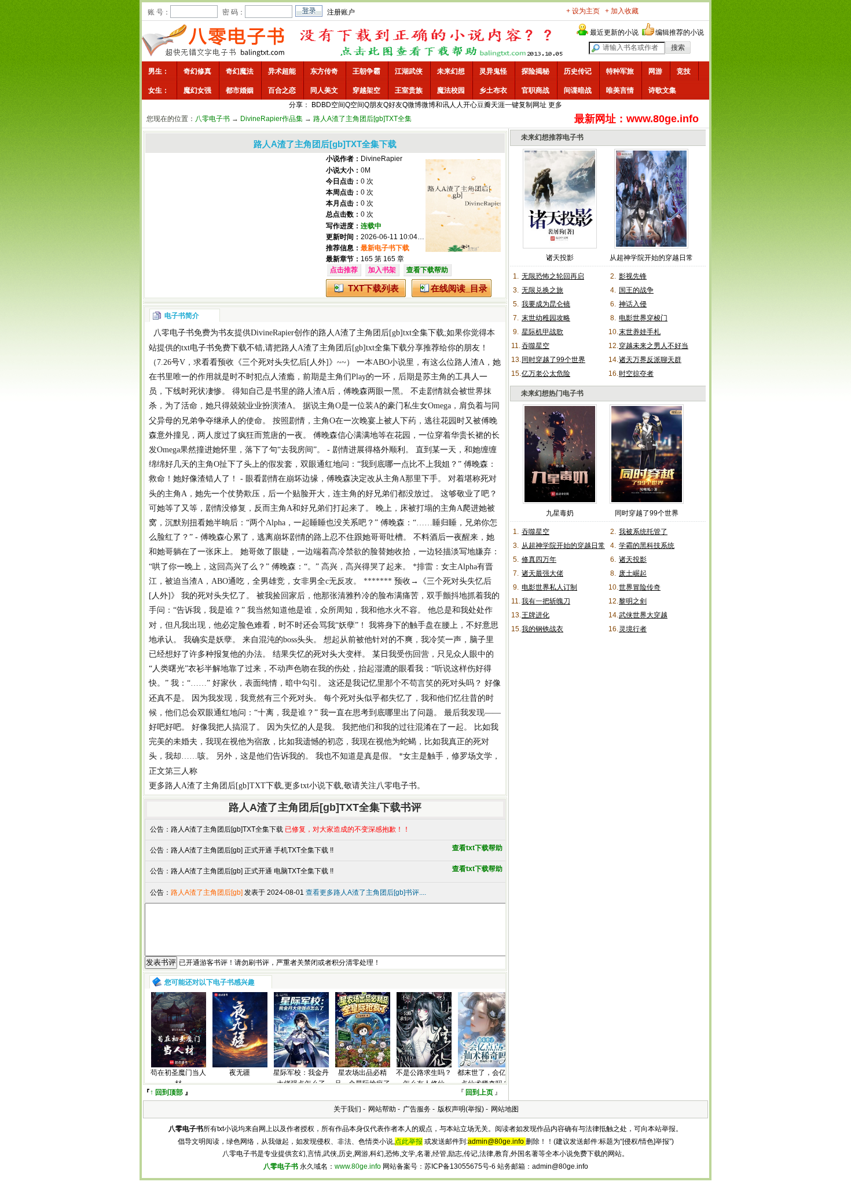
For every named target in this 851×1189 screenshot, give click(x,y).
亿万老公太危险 (546, 373)
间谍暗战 (578, 90)
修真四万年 (539, 559)
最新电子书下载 (385, 248)
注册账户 (341, 12)
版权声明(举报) (461, 1109)
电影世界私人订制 (549, 587)
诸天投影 (560, 258)
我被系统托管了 (643, 532)
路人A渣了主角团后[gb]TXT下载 (223, 785)
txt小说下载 (321, 785)
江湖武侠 (409, 71)
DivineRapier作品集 (271, 119)
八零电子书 (212, 119)
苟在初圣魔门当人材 (178, 1078)
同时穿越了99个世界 (553, 360)
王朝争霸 (366, 71)
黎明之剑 (633, 601)
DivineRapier (381, 159)
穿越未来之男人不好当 (653, 346)
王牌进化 (535, 615)
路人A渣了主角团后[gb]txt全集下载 (381, 332)
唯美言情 (620, 90)
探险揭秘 (535, 71)
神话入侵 (633, 304)
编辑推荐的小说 (679, 32)
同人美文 (324, 90)
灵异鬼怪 (493, 71)
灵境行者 (633, 629)
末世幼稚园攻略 (546, 318)
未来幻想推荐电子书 (552, 137)
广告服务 (417, 1109)
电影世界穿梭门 (643, 318)
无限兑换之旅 (542, 290)
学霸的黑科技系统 (646, 546)
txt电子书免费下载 (214, 347)
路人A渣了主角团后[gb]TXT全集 (362, 119)
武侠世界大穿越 (643, 615)
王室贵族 (409, 90)
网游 (655, 71)
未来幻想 (451, 71)
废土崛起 (633, 573)
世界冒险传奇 (640, 587)
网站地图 (505, 1109)
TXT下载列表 (373, 288)
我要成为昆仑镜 (546, 304)
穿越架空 (366, 90)
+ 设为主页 (583, 11)
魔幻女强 (197, 90)
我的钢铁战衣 (542, 629)
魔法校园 (451, 90)
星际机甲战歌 (542, 332)
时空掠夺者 (636, 373)
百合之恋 (282, 90)
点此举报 (409, 1141)
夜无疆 (239, 1073)
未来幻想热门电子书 (552, 393)
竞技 (684, 71)
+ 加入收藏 (622, 11)
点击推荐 (344, 270)
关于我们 (347, 1109)
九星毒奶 (560, 513)
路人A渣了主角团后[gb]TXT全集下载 (227, 829)
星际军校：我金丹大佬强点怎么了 (301, 1078)
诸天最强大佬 (542, 573)
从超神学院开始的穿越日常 (651, 258)
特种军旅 (620, 71)
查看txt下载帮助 (477, 848)
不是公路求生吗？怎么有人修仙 (424, 1078)
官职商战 (535, 90)
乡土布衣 (493, 90)
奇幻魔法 (240, 71)
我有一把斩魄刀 (546, 601)
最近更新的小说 (614, 32)
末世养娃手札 (640, 332)
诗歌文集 (662, 90)
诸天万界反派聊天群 (650, 360)
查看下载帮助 (427, 270)
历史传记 (578, 71)
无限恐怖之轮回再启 (553, 276)
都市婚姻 (240, 90)
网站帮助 (382, 1109)
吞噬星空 (535, 346)
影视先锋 (633, 276)
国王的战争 (636, 290)
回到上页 (479, 1092)
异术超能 (282, 71)
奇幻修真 (197, 71)
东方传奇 (324, 71)
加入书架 (382, 270)
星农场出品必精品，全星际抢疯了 (362, 1078)
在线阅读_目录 (459, 288)
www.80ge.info (358, 1166)
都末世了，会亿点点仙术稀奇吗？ (485, 1078)
